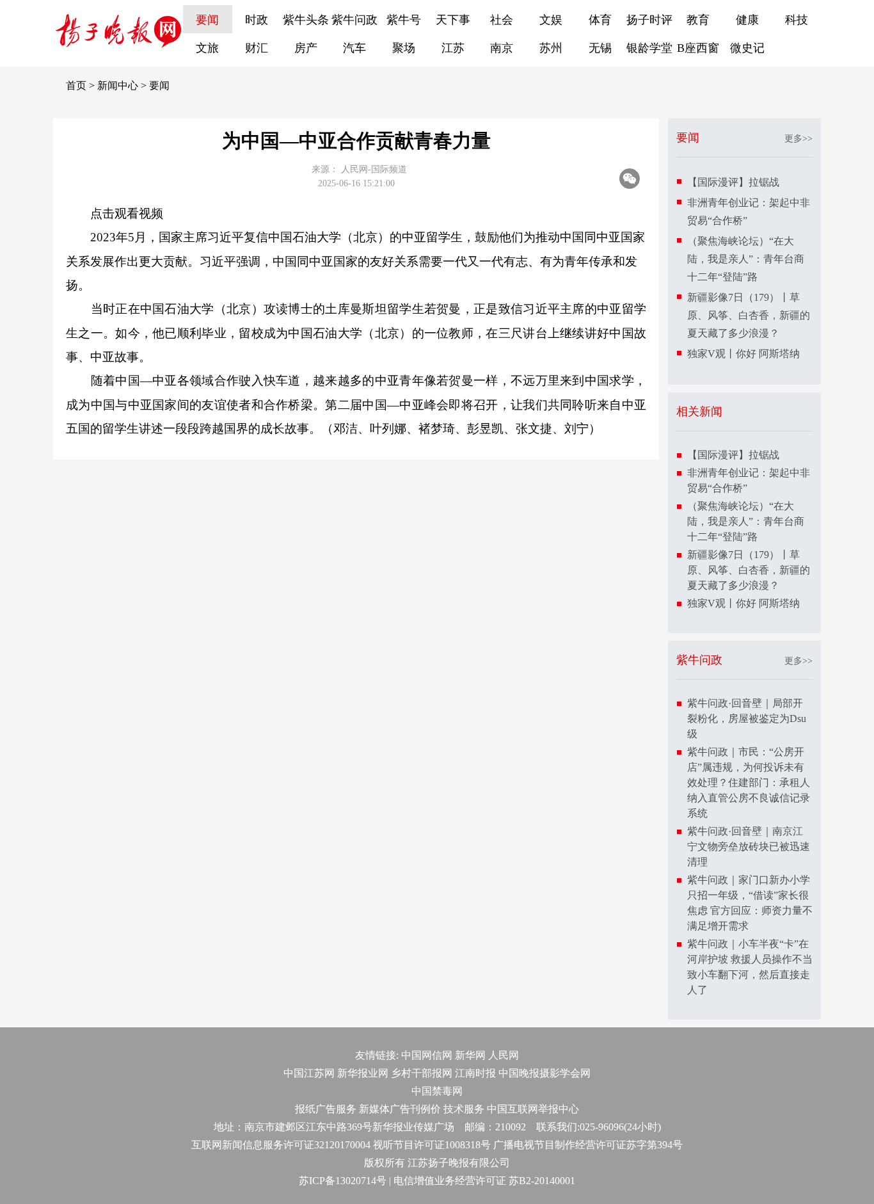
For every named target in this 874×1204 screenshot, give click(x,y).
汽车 (354, 48)
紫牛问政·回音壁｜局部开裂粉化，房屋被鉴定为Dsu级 (746, 718)
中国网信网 (426, 1055)
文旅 (207, 48)
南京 (501, 48)
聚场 (403, 48)
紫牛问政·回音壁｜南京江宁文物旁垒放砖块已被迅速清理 (748, 846)
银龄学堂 (649, 48)
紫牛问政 (354, 19)
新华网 (470, 1055)
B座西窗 (698, 48)
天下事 (453, 19)
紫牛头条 (306, 19)
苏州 (550, 48)
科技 (796, 19)
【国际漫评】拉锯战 (733, 182)
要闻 (207, 19)
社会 (501, 19)
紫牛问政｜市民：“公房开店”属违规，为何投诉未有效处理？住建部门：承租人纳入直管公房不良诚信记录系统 (748, 782)
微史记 (747, 48)
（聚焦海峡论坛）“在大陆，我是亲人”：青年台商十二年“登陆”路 (745, 259)
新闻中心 (117, 85)
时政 (256, 19)
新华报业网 (362, 1073)
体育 (600, 19)
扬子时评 (649, 19)
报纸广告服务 (325, 1109)
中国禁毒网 (437, 1091)
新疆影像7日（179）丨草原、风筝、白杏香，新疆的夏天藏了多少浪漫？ (748, 315)
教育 (698, 19)
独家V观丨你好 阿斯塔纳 (743, 353)
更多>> (798, 138)
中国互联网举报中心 (533, 1109)
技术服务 (463, 1109)
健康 (747, 19)
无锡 (600, 48)
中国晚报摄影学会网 (544, 1073)
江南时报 (475, 1073)
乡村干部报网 (421, 1073)
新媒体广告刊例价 (400, 1109)
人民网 (503, 1055)
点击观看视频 (126, 213)
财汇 (256, 48)
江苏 (453, 48)
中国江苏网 (309, 1073)
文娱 (550, 19)
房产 (305, 48)
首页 (76, 85)
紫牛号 (403, 19)
